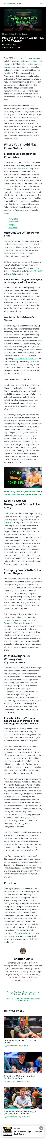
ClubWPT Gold (36, 271)
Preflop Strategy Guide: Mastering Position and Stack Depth (23, 993)
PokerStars (13, 222)
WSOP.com (12, 227)
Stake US (10, 274)
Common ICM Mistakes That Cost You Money (22, 1041)
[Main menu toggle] (41, 3)
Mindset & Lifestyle (9, 34)
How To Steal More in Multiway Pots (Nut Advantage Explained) (21, 1112)
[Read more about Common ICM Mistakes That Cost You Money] (23, 1026)
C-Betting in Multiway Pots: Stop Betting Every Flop (19, 1077)
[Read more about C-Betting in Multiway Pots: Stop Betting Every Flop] (23, 1062)
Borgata (11, 225)
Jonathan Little (10, 45)
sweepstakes (22, 168)
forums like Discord (12, 623)
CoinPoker (8, 522)
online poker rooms (29, 61)
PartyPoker (13, 219)
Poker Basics (22, 34)
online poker (22, 933)
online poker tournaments (25, 358)
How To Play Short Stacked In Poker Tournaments (23, 1000)
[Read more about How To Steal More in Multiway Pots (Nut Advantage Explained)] (23, 1098)
